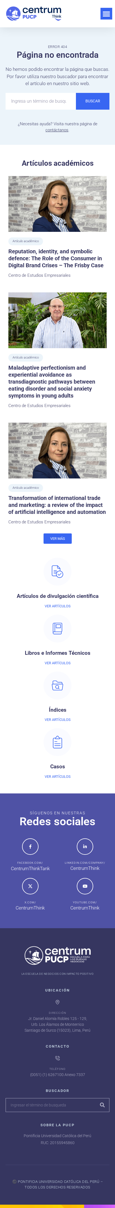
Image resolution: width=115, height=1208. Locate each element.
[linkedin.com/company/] (85, 846)
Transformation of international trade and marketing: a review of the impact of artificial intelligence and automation (57, 505)
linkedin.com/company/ (85, 862)
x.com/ (30, 902)
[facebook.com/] (30, 846)
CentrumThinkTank (30, 868)
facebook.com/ (30, 862)
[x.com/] (30, 886)
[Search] (102, 1105)
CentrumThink (84, 868)
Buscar (92, 101)
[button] (106, 14)
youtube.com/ (85, 902)
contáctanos (56, 130)
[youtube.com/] (85, 886)
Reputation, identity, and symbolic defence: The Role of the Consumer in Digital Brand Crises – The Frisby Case (56, 258)
